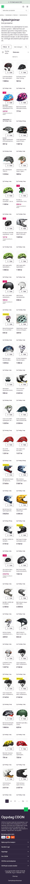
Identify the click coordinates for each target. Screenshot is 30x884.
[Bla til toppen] (26, 213)
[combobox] (15, 10)
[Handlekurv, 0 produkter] (23, 7)
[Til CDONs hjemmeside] (2, 7)
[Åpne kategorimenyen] (27, 7)
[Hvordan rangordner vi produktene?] (2, 52)
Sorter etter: (7, 52)
